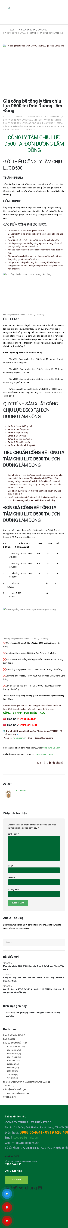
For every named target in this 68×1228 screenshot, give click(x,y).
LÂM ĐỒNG (19, 117)
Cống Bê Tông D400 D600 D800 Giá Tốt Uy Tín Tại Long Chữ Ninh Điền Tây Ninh (33, 979)
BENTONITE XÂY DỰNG (16, 1093)
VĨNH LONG (8, 1097)
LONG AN (11, 1068)
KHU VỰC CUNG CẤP (12, 1043)
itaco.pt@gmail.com (26, 1137)
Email (11, 878)
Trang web (13, 889)
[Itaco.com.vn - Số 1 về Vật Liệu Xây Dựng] (16, 13)
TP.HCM (10, 1078)
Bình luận (13, 834)
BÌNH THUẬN (12, 1057)
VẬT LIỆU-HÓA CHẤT (12, 1089)
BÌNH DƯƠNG (12, 1050)
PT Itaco (7, 117)
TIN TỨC (7, 1085)
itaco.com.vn (19, 738)
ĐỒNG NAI (11, 1061)
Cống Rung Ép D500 (51, 748)
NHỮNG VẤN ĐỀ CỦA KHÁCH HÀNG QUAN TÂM (24, 1082)
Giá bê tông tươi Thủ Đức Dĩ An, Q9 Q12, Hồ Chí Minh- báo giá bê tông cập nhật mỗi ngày (33, 991)
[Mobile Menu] (5, 12)
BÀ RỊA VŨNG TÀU (14, 1047)
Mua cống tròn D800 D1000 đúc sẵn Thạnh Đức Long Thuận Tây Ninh (33, 968)
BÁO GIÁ (7, 1039)
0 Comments (29, 129)
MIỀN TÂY (11, 1071)
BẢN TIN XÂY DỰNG (12, 1035)
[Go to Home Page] (4, 30)
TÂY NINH (11, 1075)
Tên (10, 866)
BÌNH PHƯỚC (12, 1054)
